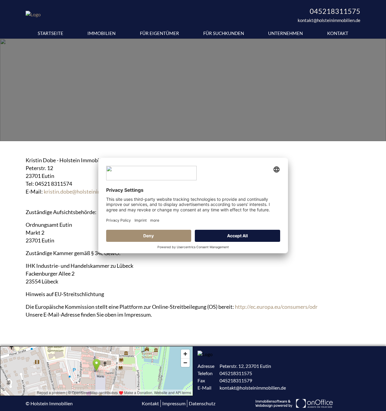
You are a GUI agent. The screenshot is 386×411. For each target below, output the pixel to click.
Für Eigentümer (159, 33)
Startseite (50, 33)
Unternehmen (285, 33)
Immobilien (101, 33)
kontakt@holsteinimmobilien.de (329, 20)
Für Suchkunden (223, 33)
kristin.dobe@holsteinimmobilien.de (87, 191)
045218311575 (335, 11)
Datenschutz (202, 403)
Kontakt (337, 33)
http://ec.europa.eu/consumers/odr (276, 306)
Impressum (173, 403)
